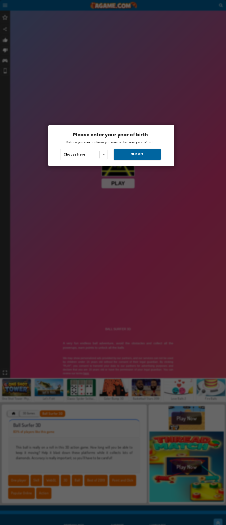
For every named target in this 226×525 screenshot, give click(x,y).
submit (137, 154)
